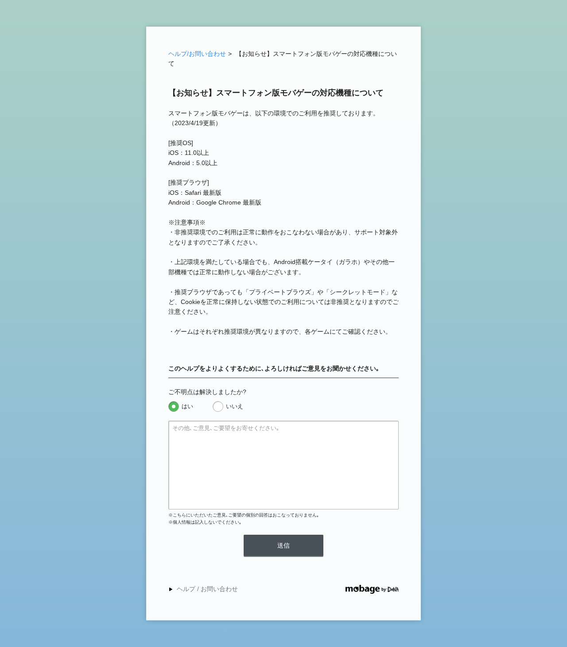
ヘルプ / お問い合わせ (207, 588)
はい (187, 406)
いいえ (234, 406)
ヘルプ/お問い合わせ (197, 53)
